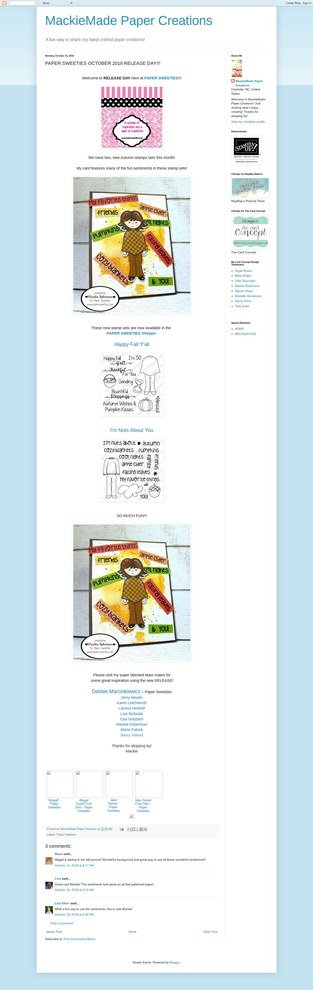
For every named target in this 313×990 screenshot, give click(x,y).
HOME (239, 328)
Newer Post (54, 931)
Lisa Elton (62, 903)
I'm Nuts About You (131, 430)
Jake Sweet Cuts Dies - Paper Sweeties (143, 805)
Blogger (174, 962)
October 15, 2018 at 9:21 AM (74, 890)
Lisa (58, 878)
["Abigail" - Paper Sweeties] (60, 796)
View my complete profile (248, 121)
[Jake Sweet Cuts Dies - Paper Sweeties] (148, 796)
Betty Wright (243, 275)
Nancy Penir (243, 301)
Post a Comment (61, 923)
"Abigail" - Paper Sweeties (54, 803)
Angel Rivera (243, 270)
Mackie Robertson (247, 286)
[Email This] (129, 829)
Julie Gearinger (245, 280)
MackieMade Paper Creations (128, 20)
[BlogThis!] (133, 829)
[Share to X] (137, 829)
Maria (59, 854)
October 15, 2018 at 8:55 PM (74, 914)
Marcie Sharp (244, 291)
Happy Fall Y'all (131, 344)
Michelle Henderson (248, 296)
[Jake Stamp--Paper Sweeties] (119, 796)
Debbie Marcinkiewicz (116, 691)
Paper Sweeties (66, 834)
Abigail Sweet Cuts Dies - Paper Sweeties (84, 805)
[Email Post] (122, 829)
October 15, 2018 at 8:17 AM (74, 865)
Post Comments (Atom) (79, 939)
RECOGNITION (245, 334)
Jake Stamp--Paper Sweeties (113, 805)
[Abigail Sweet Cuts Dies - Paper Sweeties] (89, 796)
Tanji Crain (242, 306)
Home (132, 931)
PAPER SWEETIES (161, 78)
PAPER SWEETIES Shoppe (131, 333)
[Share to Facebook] (141, 829)
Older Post (210, 931)
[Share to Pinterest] (145, 829)
